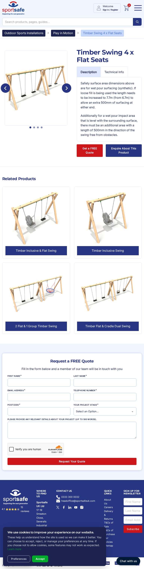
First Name (14, 376)
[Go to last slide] (5, 88)
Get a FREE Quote (89, 150)
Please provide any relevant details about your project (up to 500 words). (52, 419)
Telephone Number (84, 390)
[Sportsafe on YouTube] (75, 507)
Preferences (19, 558)
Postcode (13, 405)
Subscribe (133, 529)
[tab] (30, 127)
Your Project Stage (85, 405)
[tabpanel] (109, 109)
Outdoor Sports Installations (23, 33)
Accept (40, 558)
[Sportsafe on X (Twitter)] (57, 507)
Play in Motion (63, 33)
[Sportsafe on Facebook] (63, 507)
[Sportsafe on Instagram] (81, 507)
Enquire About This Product (123, 150)
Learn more (14, 549)
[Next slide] (66, 88)
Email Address (16, 390)
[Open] (137, 8)
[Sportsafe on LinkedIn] (69, 507)
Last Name (80, 376)
